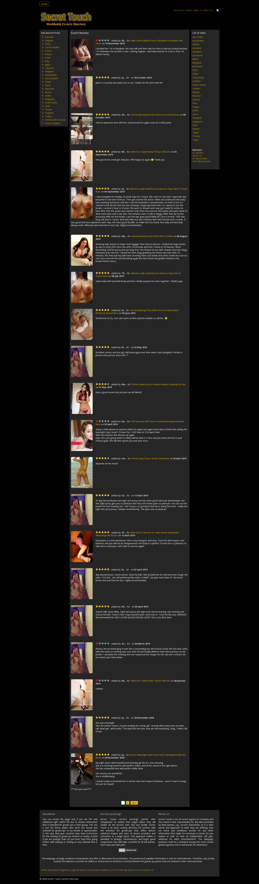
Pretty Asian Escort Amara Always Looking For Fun (158, 384)
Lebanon (49, 68)
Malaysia (49, 71)
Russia (48, 92)
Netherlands (51, 74)
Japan (48, 64)
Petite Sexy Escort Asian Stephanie (150, 458)
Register (178, 10)
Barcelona (197, 55)
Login (187, 10)
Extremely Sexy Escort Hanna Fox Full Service (155, 114)
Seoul (195, 114)
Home (44, 4)
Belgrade (196, 62)
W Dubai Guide (199, 158)
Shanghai (196, 117)
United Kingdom (53, 123)
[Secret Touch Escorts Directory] (66, 19)
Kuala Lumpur (199, 84)
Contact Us (207, 10)
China (48, 43)
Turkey (48, 116)
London (196, 88)
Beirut (195, 59)
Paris (194, 103)
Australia (49, 37)
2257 (114, 870)
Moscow (196, 95)
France (48, 50)
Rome (195, 110)
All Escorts (135, 870)
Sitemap (123, 870)
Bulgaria (49, 40)
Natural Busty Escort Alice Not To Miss (152, 236)
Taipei (195, 132)
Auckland (196, 48)
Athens (195, 44)
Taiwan (48, 109)
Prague (195, 106)
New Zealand (51, 78)
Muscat (196, 99)
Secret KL (197, 155)
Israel (47, 57)
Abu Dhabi (197, 37)
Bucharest (197, 66)
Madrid (195, 92)
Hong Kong (198, 77)
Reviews (54, 870)
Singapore (50, 99)
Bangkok (196, 51)
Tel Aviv (196, 136)
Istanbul (196, 81)
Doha (195, 70)
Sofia (194, 125)
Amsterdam (198, 40)
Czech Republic (52, 47)
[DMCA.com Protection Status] (128, 851)
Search (196, 10)
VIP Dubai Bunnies (201, 161)
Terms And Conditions (99, 870)
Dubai (195, 73)
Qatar (48, 85)
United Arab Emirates (55, 119)
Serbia (48, 95)
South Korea (51, 102)
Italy (47, 61)
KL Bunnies (197, 152)
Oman (48, 81)
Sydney (195, 128)
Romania (49, 88)
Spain (47, 106)
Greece (48, 54)
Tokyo (195, 139)
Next (134, 802)
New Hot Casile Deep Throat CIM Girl (150, 151)
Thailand (49, 112)
